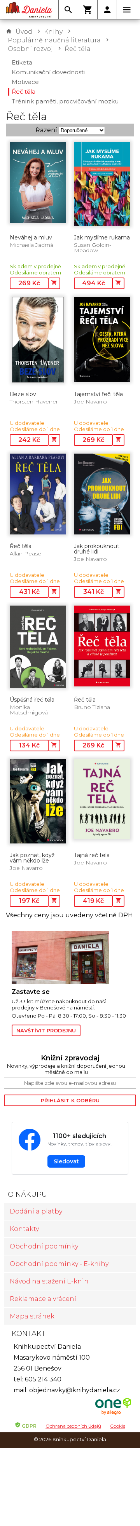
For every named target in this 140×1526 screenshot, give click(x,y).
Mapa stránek (32, 1316)
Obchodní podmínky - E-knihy (59, 1264)
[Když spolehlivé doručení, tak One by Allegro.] (113, 1413)
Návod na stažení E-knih (49, 1281)
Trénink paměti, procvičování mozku (65, 101)
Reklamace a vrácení (43, 1299)
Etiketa (22, 62)
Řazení (46, 130)
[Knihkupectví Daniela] (29, 10)
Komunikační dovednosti (48, 72)
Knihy (53, 31)
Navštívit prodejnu (46, 1030)
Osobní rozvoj (30, 48)
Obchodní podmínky (44, 1246)
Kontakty (24, 1229)
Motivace (25, 82)
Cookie (117, 1426)
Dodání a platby (36, 1211)
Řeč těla (78, 48)
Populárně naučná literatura (54, 40)
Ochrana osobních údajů (73, 1426)
